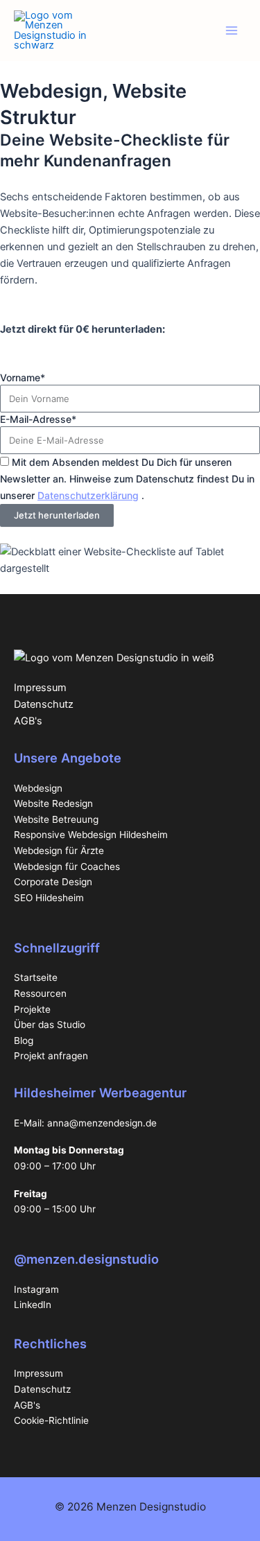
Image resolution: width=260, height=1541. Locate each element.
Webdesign (38, 788)
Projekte (32, 1009)
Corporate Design (53, 881)
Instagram (36, 1289)
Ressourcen (40, 993)
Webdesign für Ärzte (59, 850)
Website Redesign (53, 803)
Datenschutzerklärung (88, 495)
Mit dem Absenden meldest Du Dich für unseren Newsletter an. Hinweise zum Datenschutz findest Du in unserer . (127, 478)
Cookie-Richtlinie (51, 1420)
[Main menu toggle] (231, 30)
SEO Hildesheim (49, 897)
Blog (23, 1040)
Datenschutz (43, 704)
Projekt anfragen (51, 1055)
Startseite (36, 977)
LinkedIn (32, 1304)
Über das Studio (49, 1024)
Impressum (40, 687)
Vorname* (22, 377)
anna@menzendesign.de (102, 1123)
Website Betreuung (56, 819)
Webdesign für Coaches (67, 866)
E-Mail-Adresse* (38, 419)
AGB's (28, 721)
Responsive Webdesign (66, 834)
